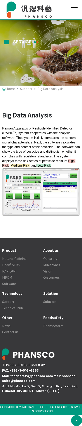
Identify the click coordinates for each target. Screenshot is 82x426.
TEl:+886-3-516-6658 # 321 (24, 365)
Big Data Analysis (50, 88)
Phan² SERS (11, 264)
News (6, 325)
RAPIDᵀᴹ (9, 271)
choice (48, 411)
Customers (51, 277)
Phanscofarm (53, 325)
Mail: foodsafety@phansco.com (27, 376)
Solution (49, 301)
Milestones (51, 264)
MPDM (7, 277)
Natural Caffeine (14, 258)
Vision (47, 271)
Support (26, 88)
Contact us (10, 331)
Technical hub (12, 307)
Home (10, 88)
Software (9, 283)
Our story (50, 258)
